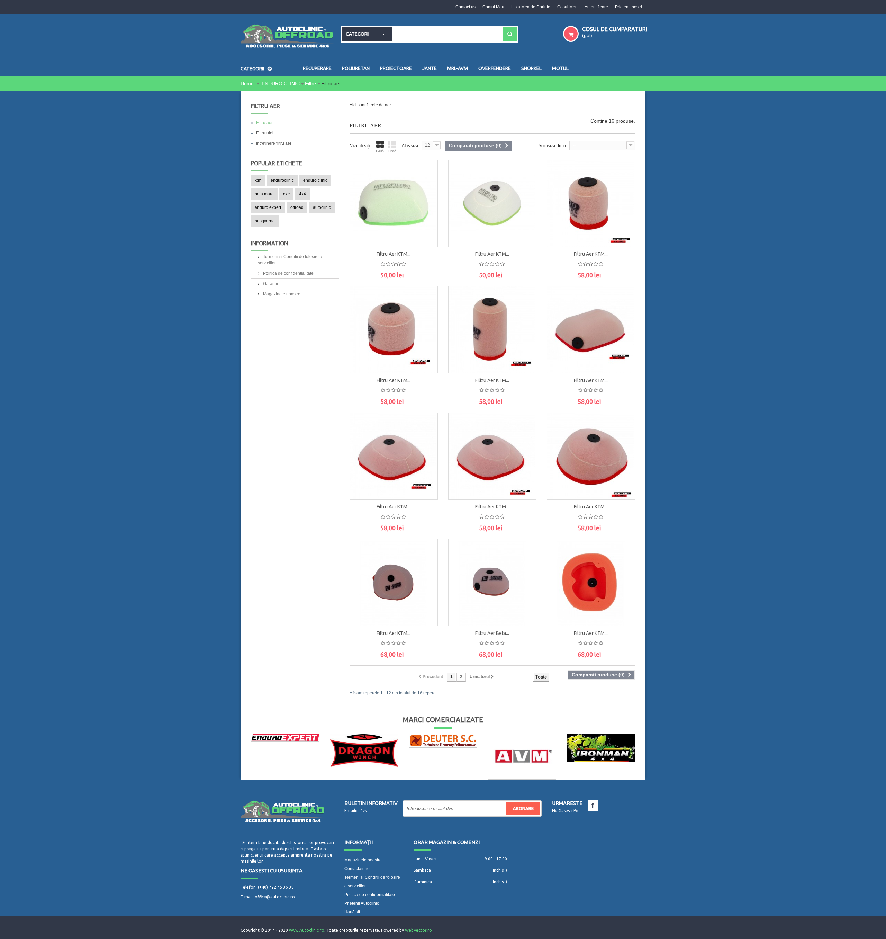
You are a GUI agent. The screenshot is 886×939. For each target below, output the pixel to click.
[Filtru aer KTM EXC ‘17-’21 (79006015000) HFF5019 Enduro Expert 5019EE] (591, 329)
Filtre (310, 83)
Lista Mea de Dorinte (530, 7)
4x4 (302, 194)
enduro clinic (315, 180)
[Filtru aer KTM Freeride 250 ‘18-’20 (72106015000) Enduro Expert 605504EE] (393, 329)
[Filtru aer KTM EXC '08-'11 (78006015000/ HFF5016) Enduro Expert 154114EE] (393, 582)
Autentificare (596, 7)
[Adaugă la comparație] (425, 233)
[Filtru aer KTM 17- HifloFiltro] (393, 203)
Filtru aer (264, 122)
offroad (297, 207)
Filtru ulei (264, 133)
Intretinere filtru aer (273, 143)
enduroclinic (282, 180)
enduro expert (268, 207)
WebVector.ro (418, 930)
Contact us (465, 7)
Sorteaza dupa (552, 145)
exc (286, 194)
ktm (258, 180)
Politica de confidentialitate (288, 273)
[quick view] (425, 202)
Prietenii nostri (628, 7)
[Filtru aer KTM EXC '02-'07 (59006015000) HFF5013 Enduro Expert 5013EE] (591, 456)
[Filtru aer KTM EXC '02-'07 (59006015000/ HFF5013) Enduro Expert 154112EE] (591, 582)
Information (269, 243)
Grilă (380, 151)
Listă (392, 151)
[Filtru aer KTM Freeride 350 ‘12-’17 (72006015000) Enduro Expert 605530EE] (591, 203)
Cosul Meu (567, 7)
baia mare (264, 194)
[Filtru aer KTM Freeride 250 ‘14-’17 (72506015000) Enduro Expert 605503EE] (492, 329)
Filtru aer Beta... (492, 633)
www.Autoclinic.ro (306, 930)
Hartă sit (352, 912)
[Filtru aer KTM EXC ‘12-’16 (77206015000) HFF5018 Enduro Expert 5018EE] (393, 456)
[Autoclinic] (287, 37)
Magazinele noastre (281, 294)
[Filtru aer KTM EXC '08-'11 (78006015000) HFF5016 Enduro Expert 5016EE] (492, 456)
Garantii (270, 283)
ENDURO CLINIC (281, 83)
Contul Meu (493, 7)
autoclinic (322, 207)
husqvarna (265, 221)
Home (248, 83)
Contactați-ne (357, 868)
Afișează (409, 145)
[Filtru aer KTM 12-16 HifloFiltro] (492, 203)
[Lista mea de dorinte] (425, 217)
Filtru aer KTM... (393, 254)
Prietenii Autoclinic (361, 903)
